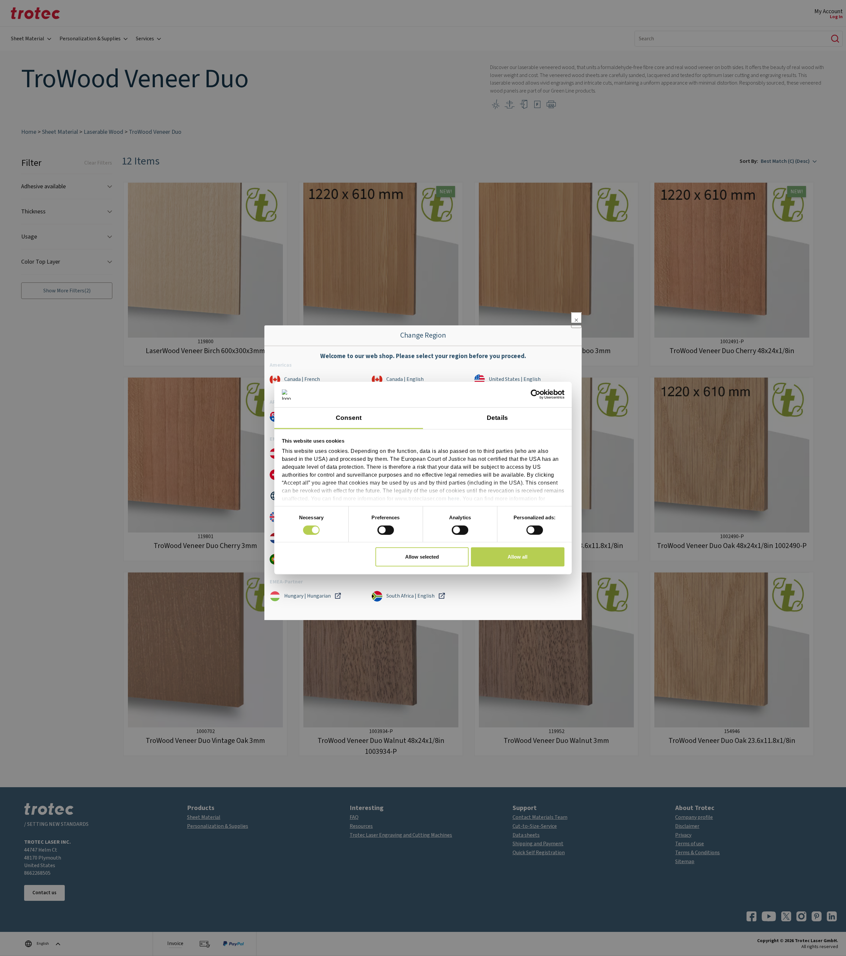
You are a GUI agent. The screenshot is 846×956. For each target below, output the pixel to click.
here (454, 498)
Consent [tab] (349, 417)
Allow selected (422, 557)
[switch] (385, 529)
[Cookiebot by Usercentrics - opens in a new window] (535, 394)
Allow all (517, 557)
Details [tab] (497, 417)
